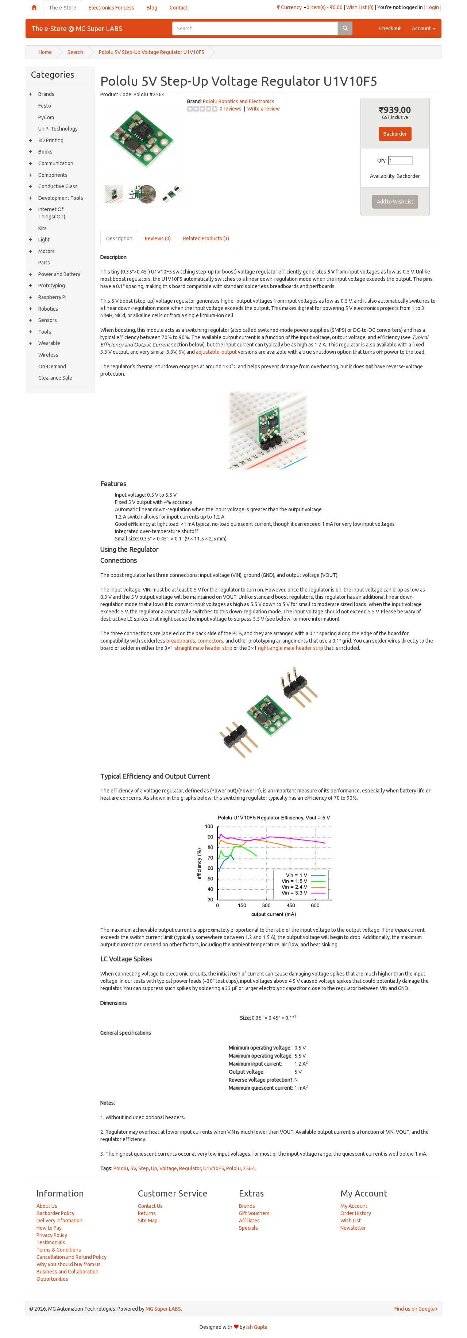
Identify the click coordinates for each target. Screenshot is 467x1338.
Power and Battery (59, 274)
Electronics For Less (111, 8)
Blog (152, 8)
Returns (147, 1213)
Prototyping (51, 285)
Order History (355, 1213)
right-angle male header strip (290, 648)
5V (181, 352)
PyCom (46, 117)
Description (119, 238)
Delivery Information (59, 1220)
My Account (353, 1206)
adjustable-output (216, 352)
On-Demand (52, 366)
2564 (249, 1168)
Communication (55, 163)
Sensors (47, 320)
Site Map (148, 1220)
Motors (46, 251)
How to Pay (49, 1228)
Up (154, 1168)
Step (143, 1168)
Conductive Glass (58, 186)
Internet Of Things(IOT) (51, 213)
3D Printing (50, 140)
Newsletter (353, 1228)
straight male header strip (203, 648)
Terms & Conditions (58, 1250)
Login (433, 7)
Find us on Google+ (416, 1309)
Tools (44, 332)
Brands (46, 94)
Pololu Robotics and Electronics (238, 101)
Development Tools (60, 198)
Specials (248, 1228)
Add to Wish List (395, 202)
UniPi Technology (58, 129)
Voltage (168, 1168)
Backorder (395, 134)
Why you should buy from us (68, 1264)
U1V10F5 (213, 1168)
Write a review (263, 109)
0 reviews (231, 109)
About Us (46, 1206)
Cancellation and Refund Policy (71, 1257)
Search (75, 52)
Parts (44, 262)
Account (422, 28)
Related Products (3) (206, 238)
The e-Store (62, 8)
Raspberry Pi (52, 297)
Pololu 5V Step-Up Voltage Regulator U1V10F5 (151, 52)
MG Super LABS (163, 1309)
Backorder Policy (55, 1213)
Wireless (48, 355)
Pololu (120, 1168)
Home (45, 52)
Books (45, 152)
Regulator (190, 1168)
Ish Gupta (256, 1327)
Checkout (390, 28)
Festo (44, 106)
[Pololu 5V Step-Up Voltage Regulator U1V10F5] (142, 138)
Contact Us (150, 1206)
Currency (290, 7)
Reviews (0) (158, 238)
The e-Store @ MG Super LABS (76, 28)
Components (52, 175)
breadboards (180, 641)
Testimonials (50, 1242)
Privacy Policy (51, 1235)
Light (44, 240)
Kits (42, 228)
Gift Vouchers (254, 1213)
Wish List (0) (360, 7)
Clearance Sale (55, 378)
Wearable (49, 343)
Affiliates (249, 1220)
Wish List (350, 1220)
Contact (179, 8)
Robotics (48, 309)
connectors (210, 641)
